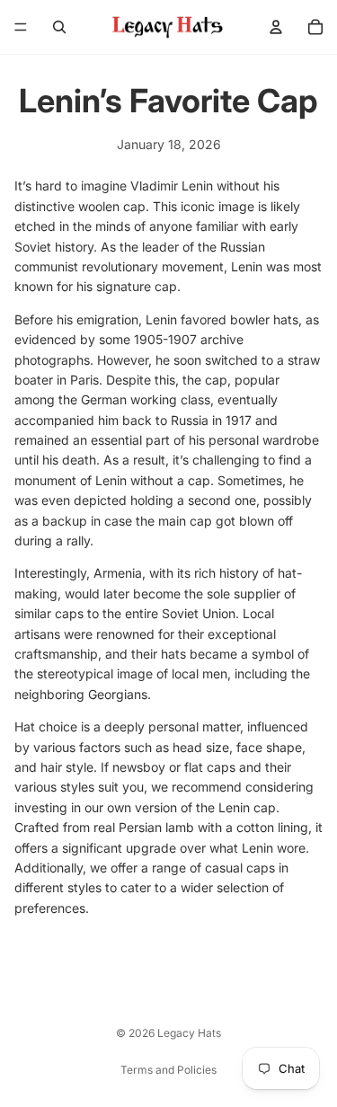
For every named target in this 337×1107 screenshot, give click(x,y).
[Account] (276, 27)
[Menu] (20, 27)
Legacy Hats (189, 1033)
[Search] (59, 27)
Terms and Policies (168, 1069)
